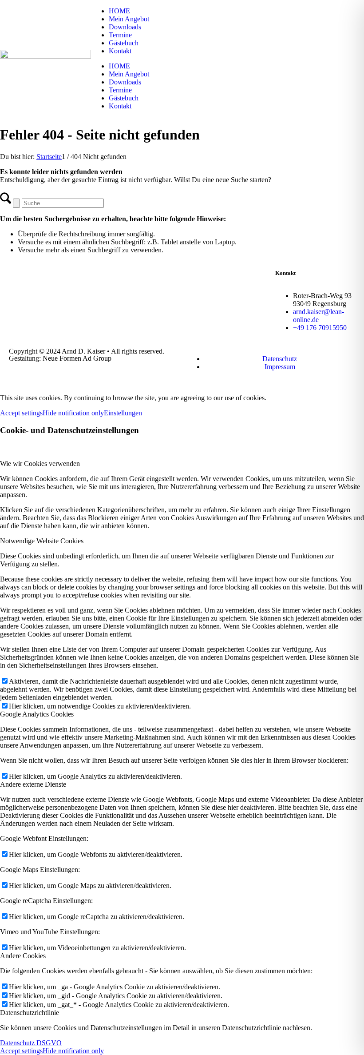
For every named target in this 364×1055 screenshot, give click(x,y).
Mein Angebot (129, 19)
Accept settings (21, 413)
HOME (119, 11)
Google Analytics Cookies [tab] (37, 714)
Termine (120, 35)
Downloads (125, 27)
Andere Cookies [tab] (23, 955)
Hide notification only (73, 413)
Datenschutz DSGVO (31, 1043)
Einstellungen (123, 413)
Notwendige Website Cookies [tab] (41, 541)
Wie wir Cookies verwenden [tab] (40, 463)
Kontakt (120, 51)
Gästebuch (123, 43)
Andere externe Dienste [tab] (33, 784)
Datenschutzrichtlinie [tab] (29, 1012)
